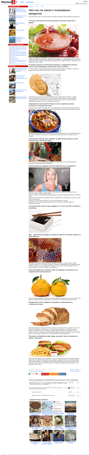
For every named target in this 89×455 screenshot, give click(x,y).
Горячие (37, 6)
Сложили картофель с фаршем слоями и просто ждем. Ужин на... (47, 428)
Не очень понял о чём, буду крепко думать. (20, 54)
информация (36, 369)
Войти (85, 1)
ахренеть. (13, 62)
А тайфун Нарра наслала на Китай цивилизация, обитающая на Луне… (26, 47)
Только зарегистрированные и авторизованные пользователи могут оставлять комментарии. (53, 380)
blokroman (72, 387)
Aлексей (79, 369)
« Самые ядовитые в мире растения (36, 371)
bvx (71, 391)
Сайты (22, 2)
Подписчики (29, 2)
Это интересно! (14, 50)
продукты (32, 369)
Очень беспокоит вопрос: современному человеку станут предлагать (26, 49)
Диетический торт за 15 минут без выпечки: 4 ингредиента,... (35, 414)
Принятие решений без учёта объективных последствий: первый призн (26, 51)
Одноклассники (55, 374)
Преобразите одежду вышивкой (70, 442)
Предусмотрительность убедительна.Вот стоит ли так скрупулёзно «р (26, 46)
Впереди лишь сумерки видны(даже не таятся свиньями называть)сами (26, 52)
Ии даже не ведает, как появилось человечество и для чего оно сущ (25, 60)
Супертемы (12, 66)
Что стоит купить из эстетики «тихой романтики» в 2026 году (46, 442)
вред (45, 369)
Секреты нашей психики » (75, 371)
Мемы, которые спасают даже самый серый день (58, 413)
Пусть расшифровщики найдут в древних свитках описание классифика (26, 55)
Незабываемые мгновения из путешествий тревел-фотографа (71, 414)
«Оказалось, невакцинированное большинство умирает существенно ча (26, 61)
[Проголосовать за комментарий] (78, 383)
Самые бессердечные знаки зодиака (35, 428)
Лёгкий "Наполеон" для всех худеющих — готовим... (35, 442)
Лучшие (42, 6)
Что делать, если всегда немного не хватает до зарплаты (47, 414)
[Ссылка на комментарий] (29, 385)
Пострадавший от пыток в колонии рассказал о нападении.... (70, 428)
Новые (31, 6)
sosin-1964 (72, 395)
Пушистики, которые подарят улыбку (59, 442)
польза (42, 369)
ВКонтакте (64, 374)
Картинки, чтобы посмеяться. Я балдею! (58, 428)
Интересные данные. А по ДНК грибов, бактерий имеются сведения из (26, 63)
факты (40, 369)
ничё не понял (14, 57)
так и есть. (13, 56)
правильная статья (15, 59)
